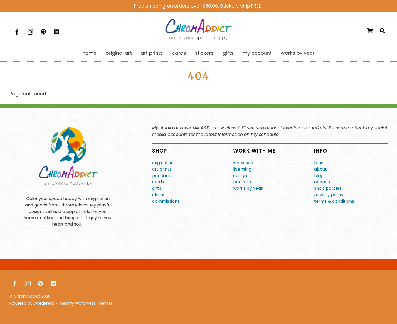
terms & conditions (334, 201)
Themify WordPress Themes (85, 303)
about (320, 169)
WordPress (43, 303)
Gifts (228, 53)
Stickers (204, 53)
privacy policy (329, 195)
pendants (162, 176)
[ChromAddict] (198, 38)
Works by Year (298, 53)
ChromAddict (27, 296)
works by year (248, 188)
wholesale (243, 163)
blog (319, 176)
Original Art (119, 53)
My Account (257, 53)
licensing (242, 169)
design (240, 176)
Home (89, 53)
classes (160, 195)
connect (323, 182)
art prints (161, 169)
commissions (166, 201)
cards (158, 182)
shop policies (328, 188)
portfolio (242, 182)
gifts (156, 188)
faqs (318, 163)
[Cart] (370, 30)
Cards (179, 53)
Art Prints (152, 53)
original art (163, 163)
